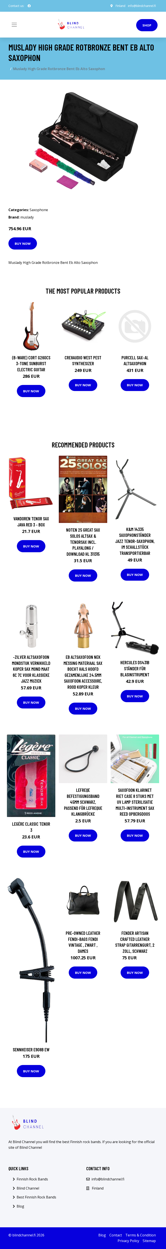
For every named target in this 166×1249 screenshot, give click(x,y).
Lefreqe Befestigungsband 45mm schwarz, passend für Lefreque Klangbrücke (83, 802)
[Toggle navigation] (14, 25)
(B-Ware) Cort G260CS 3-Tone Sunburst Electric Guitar (31, 363)
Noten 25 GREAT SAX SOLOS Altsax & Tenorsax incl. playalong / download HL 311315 (83, 541)
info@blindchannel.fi (142, 6)
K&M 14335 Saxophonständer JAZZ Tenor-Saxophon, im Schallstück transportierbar (135, 541)
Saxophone (39, 209)
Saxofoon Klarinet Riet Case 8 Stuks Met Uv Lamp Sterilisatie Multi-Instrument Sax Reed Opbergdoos (135, 802)
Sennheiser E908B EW (31, 1049)
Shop (146, 25)
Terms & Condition (140, 1235)
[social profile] (29, 6)
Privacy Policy (128, 1240)
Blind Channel (28, 1188)
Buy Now (23, 243)
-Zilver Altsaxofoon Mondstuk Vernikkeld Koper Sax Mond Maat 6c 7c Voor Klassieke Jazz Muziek (31, 669)
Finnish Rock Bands (32, 1179)
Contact (115, 1235)
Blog (20, 1206)
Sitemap (149, 1240)
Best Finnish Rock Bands (36, 1197)
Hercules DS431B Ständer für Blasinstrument (134, 668)
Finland (120, 6)
